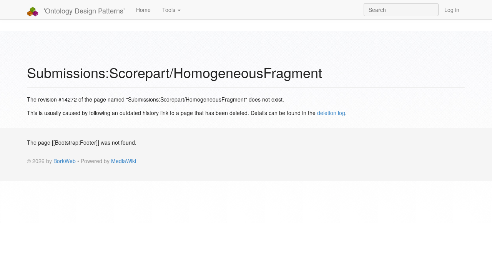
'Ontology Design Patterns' (83, 10)
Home (143, 9)
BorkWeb (64, 161)
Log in (451, 9)
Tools (169, 9)
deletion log (331, 113)
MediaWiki (123, 161)
